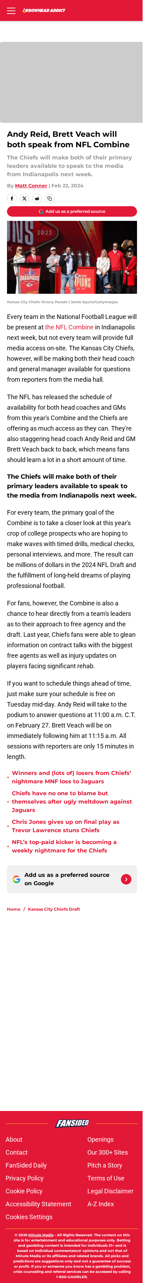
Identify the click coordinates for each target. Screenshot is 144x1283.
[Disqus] (75, 1011)
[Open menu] (11, 10)
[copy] (50, 198)
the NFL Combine (69, 327)
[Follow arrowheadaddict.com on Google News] (126, 879)
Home (14, 909)
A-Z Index (100, 1204)
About (14, 1139)
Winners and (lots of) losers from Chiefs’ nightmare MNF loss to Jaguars (71, 777)
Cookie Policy (24, 1191)
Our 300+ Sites (107, 1152)
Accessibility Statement (38, 1204)
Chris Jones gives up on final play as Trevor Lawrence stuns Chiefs (66, 826)
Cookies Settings (29, 1217)
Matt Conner (31, 185)
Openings (100, 1139)
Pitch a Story (104, 1165)
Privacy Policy (25, 1178)
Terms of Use (105, 1178)
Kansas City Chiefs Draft (54, 909)
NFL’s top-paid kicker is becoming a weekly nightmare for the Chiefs (64, 846)
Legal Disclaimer (110, 1191)
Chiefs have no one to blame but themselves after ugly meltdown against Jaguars (72, 801)
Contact (17, 1152)
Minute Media (40, 1235)
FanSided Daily (26, 1165)
